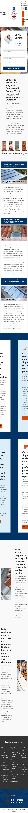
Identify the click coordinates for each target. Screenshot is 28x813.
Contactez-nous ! (23, 21)
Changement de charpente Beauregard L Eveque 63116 (15, 752)
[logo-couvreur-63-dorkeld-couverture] (3, 13)
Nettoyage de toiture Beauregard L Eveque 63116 (6, 759)
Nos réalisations (23, 14)
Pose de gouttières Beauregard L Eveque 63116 (6, 769)
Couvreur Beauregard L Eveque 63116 (6, 750)
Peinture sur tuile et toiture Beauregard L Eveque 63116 (15, 764)
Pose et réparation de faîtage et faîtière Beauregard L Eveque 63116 (24, 759)
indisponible (17, 800)
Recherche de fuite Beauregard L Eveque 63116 (6, 779)
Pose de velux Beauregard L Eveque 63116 (15, 775)
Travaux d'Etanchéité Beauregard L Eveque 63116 (24, 771)
